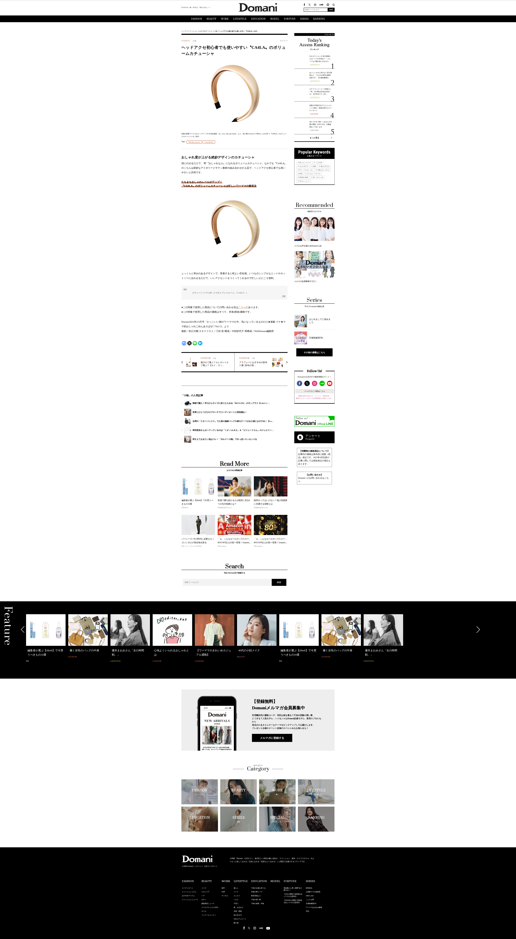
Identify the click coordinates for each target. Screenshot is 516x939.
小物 (215, 31)
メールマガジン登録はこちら (314, 391)
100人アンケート (240, 919)
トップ (183, 31)
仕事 (223, 892)
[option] (46, 638)
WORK (225, 18)
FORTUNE (290, 18)
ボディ (203, 900)
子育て (236, 903)
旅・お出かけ (238, 907)
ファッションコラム (189, 892)
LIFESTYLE (240, 18)
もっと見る (314, 138)
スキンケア (205, 892)
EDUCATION (258, 18)
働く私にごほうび (194, 142)
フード (236, 892)
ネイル (203, 911)
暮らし (236, 888)
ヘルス (236, 900)
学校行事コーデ (256, 892)
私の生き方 (238, 915)
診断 (314, 166)
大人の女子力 (209, 142)
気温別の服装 (303, 177)
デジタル (225, 896)
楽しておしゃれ (318, 177)
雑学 (223, 888)
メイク (203, 888)
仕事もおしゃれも (323, 170)
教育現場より (256, 896)
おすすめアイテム (205, 31)
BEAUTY (211, 18)
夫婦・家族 (238, 911)
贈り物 (236, 923)
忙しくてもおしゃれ (306, 170)
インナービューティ (208, 915)
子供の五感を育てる (258, 888)
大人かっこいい (304, 181)
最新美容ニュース (207, 903)
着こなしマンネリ (305, 162)
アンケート (313, 436)
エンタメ (237, 896)
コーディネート (187, 888)
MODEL (274, 18)
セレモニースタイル (313, 173)
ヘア (203, 896)
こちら (242, 307)
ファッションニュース (190, 900)
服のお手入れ (324, 166)
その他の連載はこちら (314, 352)
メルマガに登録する (272, 737)
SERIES (304, 18)
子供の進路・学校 (257, 903)
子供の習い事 (256, 900)
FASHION (196, 18)
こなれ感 (319, 162)
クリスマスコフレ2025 (209, 907)
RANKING (319, 18)
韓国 (300, 173)
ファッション (193, 31)
